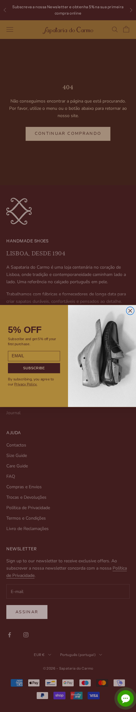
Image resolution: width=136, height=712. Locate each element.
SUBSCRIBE (34, 368)
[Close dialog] (130, 311)
